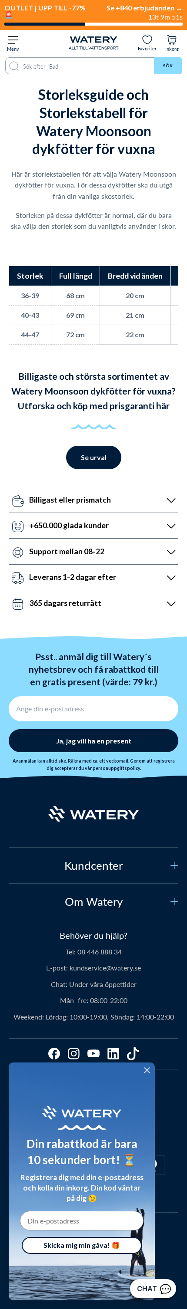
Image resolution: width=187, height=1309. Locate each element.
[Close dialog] (147, 1070)
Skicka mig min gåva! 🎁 (81, 1245)
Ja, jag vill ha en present (93, 741)
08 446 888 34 (99, 952)
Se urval (94, 457)
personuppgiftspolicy (116, 768)
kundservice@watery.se (105, 968)
